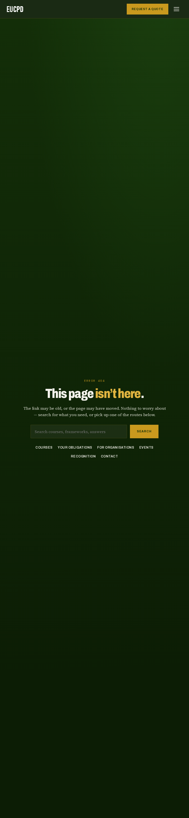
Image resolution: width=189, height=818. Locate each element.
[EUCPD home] (15, 9)
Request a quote (147, 9)
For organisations (115, 447)
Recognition (83, 456)
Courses (44, 447)
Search (144, 431)
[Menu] (176, 9)
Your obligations (75, 447)
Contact (109, 456)
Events (146, 447)
